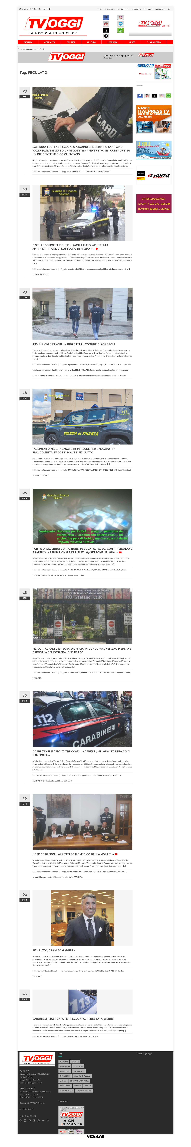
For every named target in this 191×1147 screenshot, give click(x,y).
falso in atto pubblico (53, 781)
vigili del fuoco (66, 1090)
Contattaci (148, 9)
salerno (77, 1085)
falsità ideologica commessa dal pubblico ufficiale (95, 269)
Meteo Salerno (145, 74)
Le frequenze (123, 9)
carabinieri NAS (74, 673)
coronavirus (79, 1071)
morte (49, 877)
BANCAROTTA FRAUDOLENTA (80, 470)
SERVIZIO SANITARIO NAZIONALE (97, 172)
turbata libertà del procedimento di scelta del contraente (102, 375)
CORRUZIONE (115, 570)
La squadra (136, 9)
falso (124, 570)
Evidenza (54, 172)
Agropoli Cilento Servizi (77, 365)
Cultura (91, 42)
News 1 (54, 269)
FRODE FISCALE (115, 470)
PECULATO (77, 172)
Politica (71, 42)
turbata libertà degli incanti (66, 375)
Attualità (49, 42)
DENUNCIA (65, 1076)
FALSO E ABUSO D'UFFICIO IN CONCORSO (98, 673)
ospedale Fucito (123, 673)
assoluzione (89, 971)
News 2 (54, 365)
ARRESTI (99, 775)
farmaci (35, 877)
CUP (71, 172)
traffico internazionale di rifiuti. (72, 575)
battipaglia (65, 1066)
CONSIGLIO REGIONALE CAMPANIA (108, 971)
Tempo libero (154, 42)
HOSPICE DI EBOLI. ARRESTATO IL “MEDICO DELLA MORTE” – (73, 854)
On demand (160, 9)
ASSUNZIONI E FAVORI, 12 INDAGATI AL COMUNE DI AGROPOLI (73, 344)
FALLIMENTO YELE (100, 470)
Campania (78, 1066)
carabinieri (116, 775)
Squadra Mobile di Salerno (43, 375)
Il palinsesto (109, 9)
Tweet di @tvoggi (144, 1054)
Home (99, 9)
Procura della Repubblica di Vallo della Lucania (109, 370)
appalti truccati (88, 775)
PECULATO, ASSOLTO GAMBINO (53, 950)
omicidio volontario (65, 877)
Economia (112, 42)
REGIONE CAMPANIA (79, 1081)
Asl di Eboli (101, 872)
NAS (54, 877)
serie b (88, 1085)
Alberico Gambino (75, 971)
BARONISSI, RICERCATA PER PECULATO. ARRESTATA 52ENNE (73, 1018)
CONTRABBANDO (101, 570)
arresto (71, 269)
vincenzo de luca (84, 1090)
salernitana (65, 1085)
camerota (107, 775)
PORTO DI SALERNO (50, 575)
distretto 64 (121, 872)
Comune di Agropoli (96, 365)
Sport (132, 42)
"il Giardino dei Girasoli (78, 872)
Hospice (42, 877)
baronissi (78, 1036)
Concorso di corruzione (115, 365)
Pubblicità (62, 1101)
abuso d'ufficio (75, 775)
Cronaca (28, 42)
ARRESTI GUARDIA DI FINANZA (80, 570)
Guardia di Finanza (82, 1076)
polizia (95, 1036)
